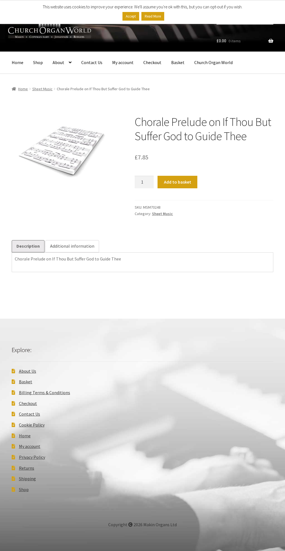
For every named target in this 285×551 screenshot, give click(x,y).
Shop (38, 62)
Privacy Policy (32, 457)
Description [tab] (28, 246)
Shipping (27, 478)
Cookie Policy (32, 425)
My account (123, 62)
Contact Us (91, 62)
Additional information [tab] (72, 246)
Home (17, 62)
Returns (26, 468)
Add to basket (177, 182)
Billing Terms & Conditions (44, 392)
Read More (153, 16)
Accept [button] (131, 16)
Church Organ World (213, 62)
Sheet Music (42, 88)
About (58, 62)
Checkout (152, 62)
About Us (27, 371)
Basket (178, 62)
